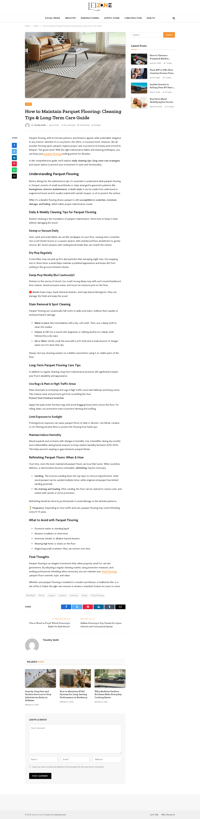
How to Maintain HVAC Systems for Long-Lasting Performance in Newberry (73, 694)
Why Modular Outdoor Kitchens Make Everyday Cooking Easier (108, 694)
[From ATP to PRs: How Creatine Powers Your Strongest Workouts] (139, 73)
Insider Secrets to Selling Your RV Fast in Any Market (162, 86)
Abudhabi (31, 595)
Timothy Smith (40, 125)
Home (28, 104)
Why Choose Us (168, 814)
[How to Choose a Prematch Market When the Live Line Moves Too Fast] (139, 59)
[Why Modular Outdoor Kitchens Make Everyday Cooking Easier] (110, 678)
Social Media (52, 18)
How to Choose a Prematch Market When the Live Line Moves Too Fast (160, 57)
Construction (133, 18)
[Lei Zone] (100, 7)
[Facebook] (14, 145)
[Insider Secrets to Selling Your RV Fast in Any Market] (139, 88)
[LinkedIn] (14, 157)
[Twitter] (14, 151)
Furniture (74, 595)
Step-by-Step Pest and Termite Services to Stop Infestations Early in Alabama (38, 696)
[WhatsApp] (14, 169)
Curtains (62, 595)
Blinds (41, 595)
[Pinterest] (14, 163)
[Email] (14, 175)
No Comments (69, 125)
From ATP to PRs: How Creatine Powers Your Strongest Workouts (161, 72)
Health (151, 18)
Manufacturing (90, 18)
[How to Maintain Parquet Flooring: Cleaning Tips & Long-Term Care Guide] (75, 65)
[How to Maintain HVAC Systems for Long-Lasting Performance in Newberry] (75, 678)
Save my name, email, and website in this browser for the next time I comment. (68, 767)
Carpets (51, 595)
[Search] (173, 18)
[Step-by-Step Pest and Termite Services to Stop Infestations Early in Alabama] (40, 678)
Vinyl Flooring (97, 595)
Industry (70, 18)
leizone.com (60, 814)
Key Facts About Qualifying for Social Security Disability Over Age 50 (161, 101)
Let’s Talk (154, 814)
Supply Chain (111, 18)
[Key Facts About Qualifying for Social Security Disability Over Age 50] (139, 102)
